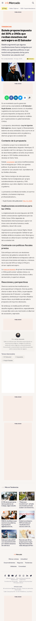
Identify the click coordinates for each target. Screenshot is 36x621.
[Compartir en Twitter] (20, 98)
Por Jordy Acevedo (7, 59)
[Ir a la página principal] (12, 3)
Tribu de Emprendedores (23, 578)
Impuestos (19, 357)
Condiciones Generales (11, 581)
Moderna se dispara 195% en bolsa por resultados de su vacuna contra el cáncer (25, 523)
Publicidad (22, 579)
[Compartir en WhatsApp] (7, 98)
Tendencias (6, 27)
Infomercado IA (10, 578)
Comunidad (22, 566)
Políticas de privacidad (25, 581)
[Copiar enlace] (29, 98)
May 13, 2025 (27, 201)
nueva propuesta (10, 269)
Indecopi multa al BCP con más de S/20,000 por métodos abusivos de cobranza (8, 542)
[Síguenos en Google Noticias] (25, 98)
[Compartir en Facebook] (11, 98)
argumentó (10, 162)
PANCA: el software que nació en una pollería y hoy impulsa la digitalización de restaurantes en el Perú (9, 523)
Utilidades (13, 566)
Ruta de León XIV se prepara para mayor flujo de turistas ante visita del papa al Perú (26, 542)
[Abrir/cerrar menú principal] (2, 3)
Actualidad (24, 559)
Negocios (20, 563)
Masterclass (14, 579)
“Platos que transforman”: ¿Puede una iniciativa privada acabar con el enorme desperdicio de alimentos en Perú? (26, 505)
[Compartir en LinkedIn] (16, 98)
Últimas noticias (14, 559)
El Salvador (8, 357)
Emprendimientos (9, 563)
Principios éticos (18, 583)
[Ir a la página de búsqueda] (33, 3)
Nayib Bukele (8, 360)
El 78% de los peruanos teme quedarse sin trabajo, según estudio (8, 504)
